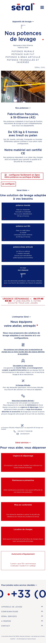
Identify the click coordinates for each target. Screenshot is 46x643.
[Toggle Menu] (42, 7)
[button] (22, 176)
